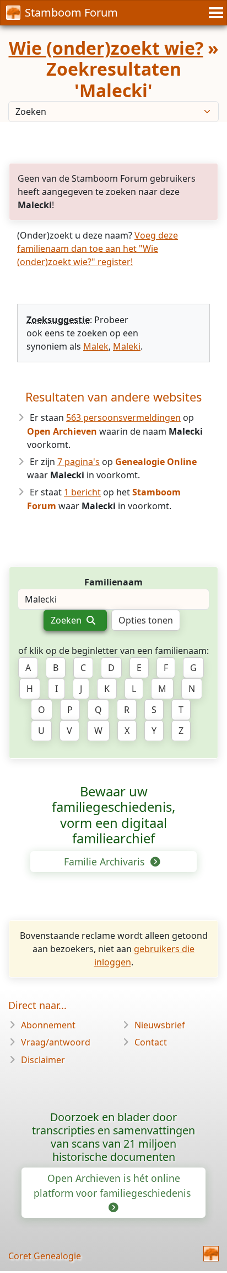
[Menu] (214, 13)
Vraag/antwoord (55, 1042)
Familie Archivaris (105, 861)
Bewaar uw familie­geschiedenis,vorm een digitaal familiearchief (113, 815)
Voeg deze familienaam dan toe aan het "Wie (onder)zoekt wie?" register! (97, 248)
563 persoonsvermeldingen (123, 417)
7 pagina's (78, 462)
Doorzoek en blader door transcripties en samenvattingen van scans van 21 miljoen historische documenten (113, 1137)
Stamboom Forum (71, 12)
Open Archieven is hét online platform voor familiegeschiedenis (113, 1185)
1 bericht (82, 492)
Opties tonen (145, 620)
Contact (150, 1042)
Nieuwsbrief (159, 1025)
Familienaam (113, 582)
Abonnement (48, 1025)
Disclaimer (43, 1060)
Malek (96, 346)
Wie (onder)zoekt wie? (106, 48)
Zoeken (67, 620)
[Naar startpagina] (211, 1253)
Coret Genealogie (44, 1256)
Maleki (126, 346)
